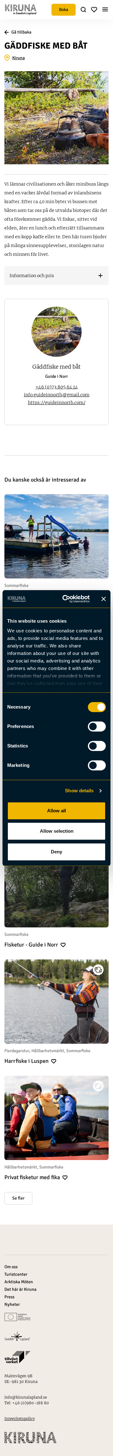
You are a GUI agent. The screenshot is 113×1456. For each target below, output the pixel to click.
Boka (63, 9)
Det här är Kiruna (20, 1289)
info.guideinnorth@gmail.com (56, 395)
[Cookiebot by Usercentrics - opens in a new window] (66, 599)
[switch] (97, 726)
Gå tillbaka (21, 32)
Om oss (11, 1266)
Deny (56, 851)
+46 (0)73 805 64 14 (56, 387)
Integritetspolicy (19, 1418)
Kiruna (18, 58)
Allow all (56, 810)
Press (9, 1297)
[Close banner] (103, 599)
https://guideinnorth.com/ (56, 402)
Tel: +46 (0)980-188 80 (26, 1403)
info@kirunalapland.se (25, 1397)
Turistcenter (15, 1274)
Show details (79, 790)
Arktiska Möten (18, 1282)
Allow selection (56, 831)
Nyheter (12, 1304)
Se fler (18, 1198)
